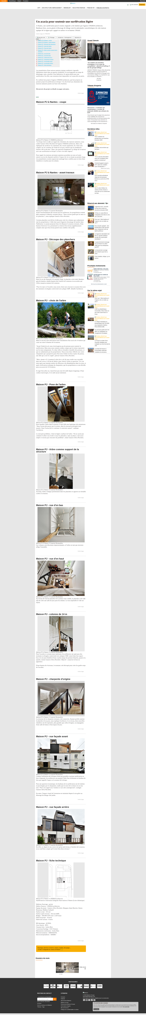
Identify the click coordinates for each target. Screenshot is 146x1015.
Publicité (63, 998)
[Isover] (73, 986)
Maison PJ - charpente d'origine (45, 59)
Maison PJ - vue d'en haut (44, 55)
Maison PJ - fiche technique (44, 65)
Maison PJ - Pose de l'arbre (44, 48)
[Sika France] (79, 986)
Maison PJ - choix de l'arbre (44, 46)
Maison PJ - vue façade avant (45, 61)
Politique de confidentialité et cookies (70, 1009)
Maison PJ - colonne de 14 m (45, 57)
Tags (43, 1006)
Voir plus (99, 78)
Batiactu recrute (64, 1002)
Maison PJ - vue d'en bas (44, 53)
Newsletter (143, 1)
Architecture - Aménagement (64, 37)
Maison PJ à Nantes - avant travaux (46, 42)
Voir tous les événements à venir (99, 284)
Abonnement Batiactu (66, 1000)
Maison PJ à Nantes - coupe (45, 40)
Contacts (63, 997)
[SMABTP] (53, 986)
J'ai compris (96, 1009)
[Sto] (93, 986)
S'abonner (142, 4)
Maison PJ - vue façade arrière (45, 63)
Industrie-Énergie (78, 8)
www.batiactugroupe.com (89, 996)
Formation (25, 1)
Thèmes (39, 1006)
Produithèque (12, 1)
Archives (39, 1003)
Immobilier (67, 8)
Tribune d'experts (102, 8)
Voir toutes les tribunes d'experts (99, 123)
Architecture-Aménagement (52, 8)
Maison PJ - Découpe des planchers (47, 44)
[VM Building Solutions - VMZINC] (66, 986)
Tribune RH (91, 8)
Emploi (19, 1)
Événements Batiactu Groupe (68, 1004)
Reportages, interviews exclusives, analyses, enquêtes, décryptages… (54, 948)
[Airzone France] (59, 986)
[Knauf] (86, 986)
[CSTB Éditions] (99, 986)
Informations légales (66, 1006)
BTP (39, 8)
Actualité (4, 1)
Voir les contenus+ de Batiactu (44, 1005)
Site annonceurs (65, 1007)
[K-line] (46, 986)
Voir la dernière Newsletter (43, 1001)
